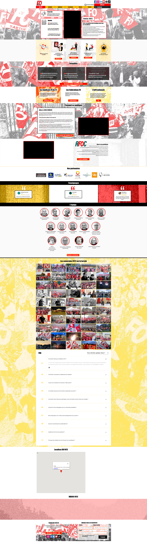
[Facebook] (95, 1)
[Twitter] (53, 536)
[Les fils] (106, 1)
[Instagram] (98, 1)
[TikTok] (109, 1)
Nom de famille (96, 525)
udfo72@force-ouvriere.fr (54, 527)
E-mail (80, 530)
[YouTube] (103, 1)
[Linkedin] (101, 1)
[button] (49, 367)
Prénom (80, 525)
